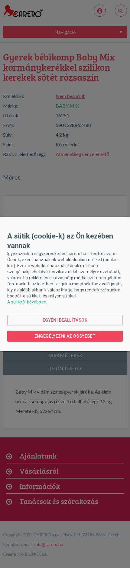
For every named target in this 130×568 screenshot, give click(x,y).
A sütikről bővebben (26, 302)
